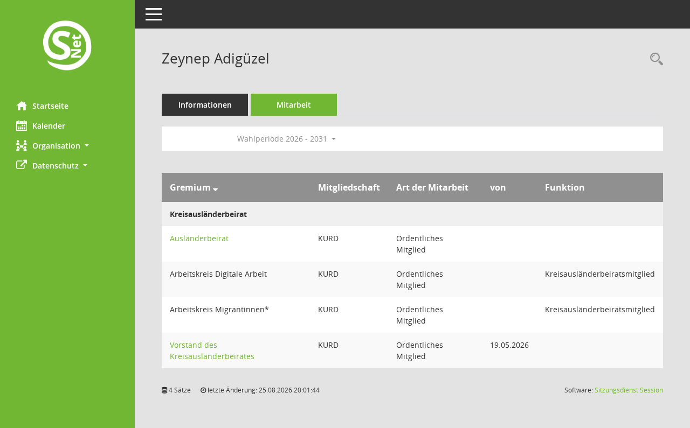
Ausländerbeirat (199, 238)
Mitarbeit (294, 105)
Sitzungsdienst (629, 390)
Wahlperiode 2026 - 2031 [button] (283, 139)
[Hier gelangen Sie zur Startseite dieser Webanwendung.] (67, 46)
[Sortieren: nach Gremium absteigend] (215, 187)
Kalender (48, 126)
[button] (67, 146)
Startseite (50, 106)
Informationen (205, 105)
